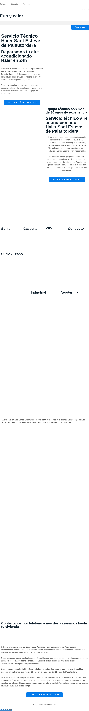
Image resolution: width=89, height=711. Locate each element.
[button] (44, 23)
